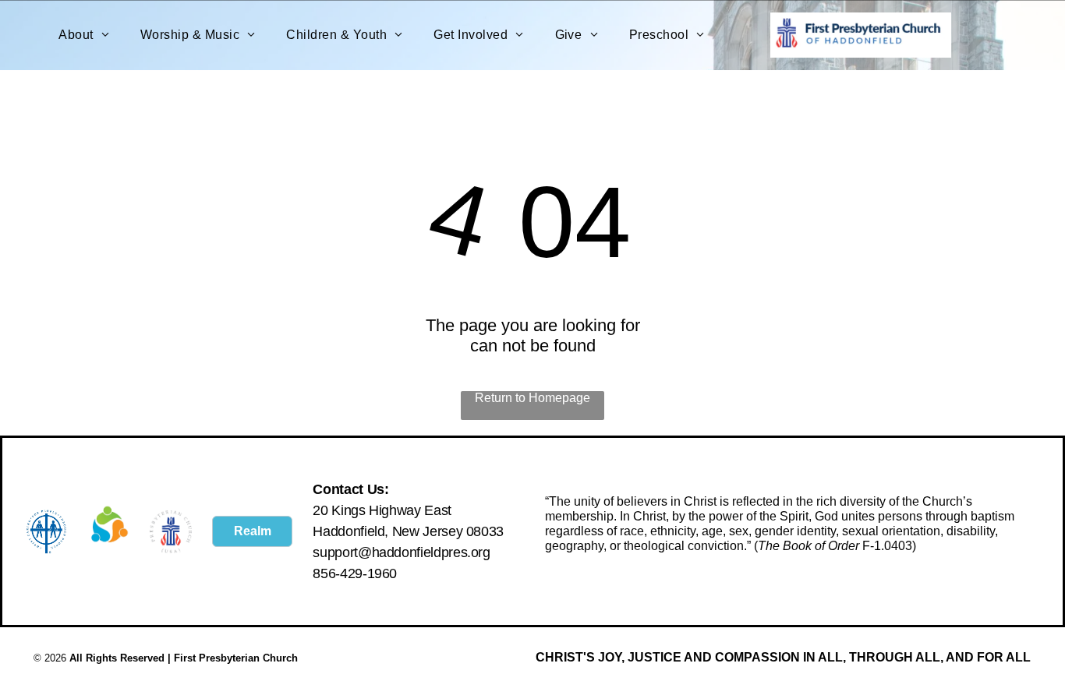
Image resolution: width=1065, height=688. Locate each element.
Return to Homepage (532, 397)
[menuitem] (84, 35)
